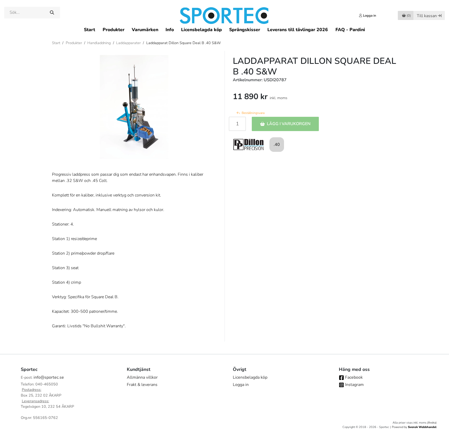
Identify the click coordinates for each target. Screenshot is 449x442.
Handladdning (99, 42)
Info (170, 29)
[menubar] (224, 29)
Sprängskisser (244, 29)
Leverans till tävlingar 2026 (297, 29)
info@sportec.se (49, 377)
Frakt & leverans (142, 384)
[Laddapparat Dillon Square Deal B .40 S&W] (134, 107)
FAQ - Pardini (350, 29)
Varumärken (145, 29)
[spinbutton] (237, 123)
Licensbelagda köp (201, 29)
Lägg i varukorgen (289, 124)
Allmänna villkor (142, 377)
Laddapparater (128, 42)
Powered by (414, 427)
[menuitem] (89, 29)
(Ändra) (432, 423)
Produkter (113, 29)
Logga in (241, 384)
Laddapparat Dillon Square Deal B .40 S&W (183, 42)
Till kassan (427, 16)
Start (89, 29)
